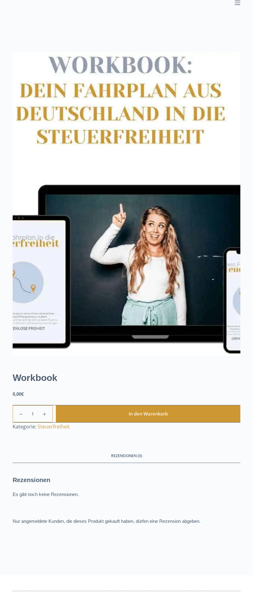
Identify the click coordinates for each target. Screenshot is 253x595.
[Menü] (237, 3)
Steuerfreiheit (54, 426)
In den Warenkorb (148, 414)
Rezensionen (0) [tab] (126, 455)
